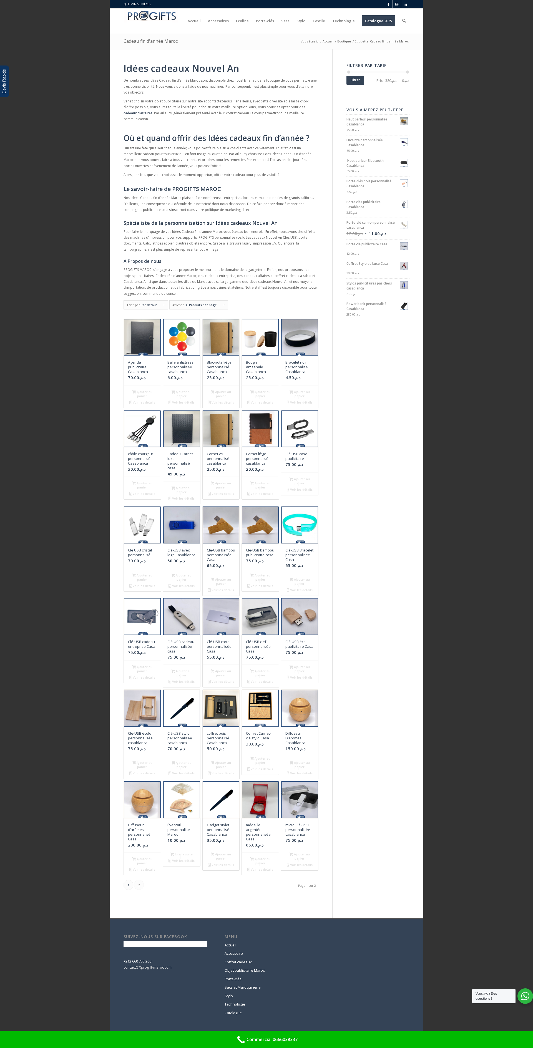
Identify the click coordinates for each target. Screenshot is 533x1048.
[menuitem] (194, 21)
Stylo (229, 995)
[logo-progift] (151, 21)
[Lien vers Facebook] (388, 4)
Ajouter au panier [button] (144, 394)
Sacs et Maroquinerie (243, 987)
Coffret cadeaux (238, 961)
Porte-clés (233, 978)
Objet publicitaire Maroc (245, 970)
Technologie (235, 1004)
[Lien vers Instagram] (397, 4)
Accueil (230, 945)
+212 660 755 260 (137, 961)
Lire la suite (183, 854)
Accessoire (234, 953)
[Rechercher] (404, 21)
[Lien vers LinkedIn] (405, 4)
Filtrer (355, 80)
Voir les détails (143, 402)
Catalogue (233, 1012)
